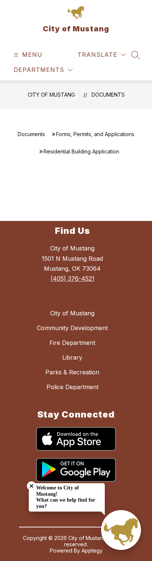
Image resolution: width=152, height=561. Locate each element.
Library (72, 357)
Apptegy (92, 550)
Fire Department (72, 342)
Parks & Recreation (72, 372)
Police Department (72, 387)
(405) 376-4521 (72, 278)
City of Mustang (51, 94)
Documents (108, 94)
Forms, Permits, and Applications (95, 134)
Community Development (72, 328)
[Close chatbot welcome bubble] (31, 486)
